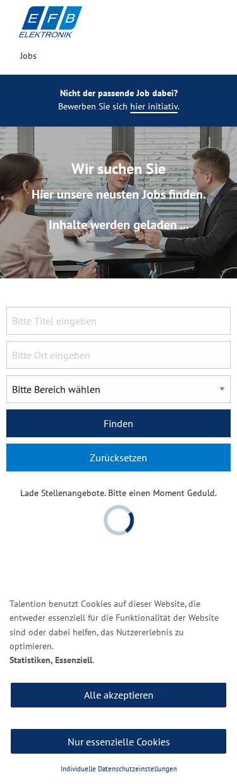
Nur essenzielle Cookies (119, 741)
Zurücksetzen (118, 457)
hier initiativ (154, 106)
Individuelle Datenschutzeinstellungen (119, 768)
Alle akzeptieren (119, 694)
